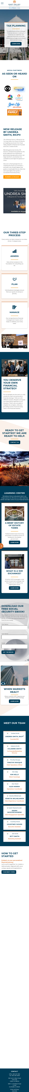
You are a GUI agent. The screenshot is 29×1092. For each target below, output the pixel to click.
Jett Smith (14, 836)
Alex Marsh (14, 786)
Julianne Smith (14, 749)
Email (3, 643)
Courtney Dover (14, 824)
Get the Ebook (8, 652)
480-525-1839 (16, 1074)
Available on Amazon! (12, 177)
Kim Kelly (14, 774)
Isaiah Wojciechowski (14, 811)
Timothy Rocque (14, 762)
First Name (4, 624)
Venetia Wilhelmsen (14, 798)
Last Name (4, 633)
